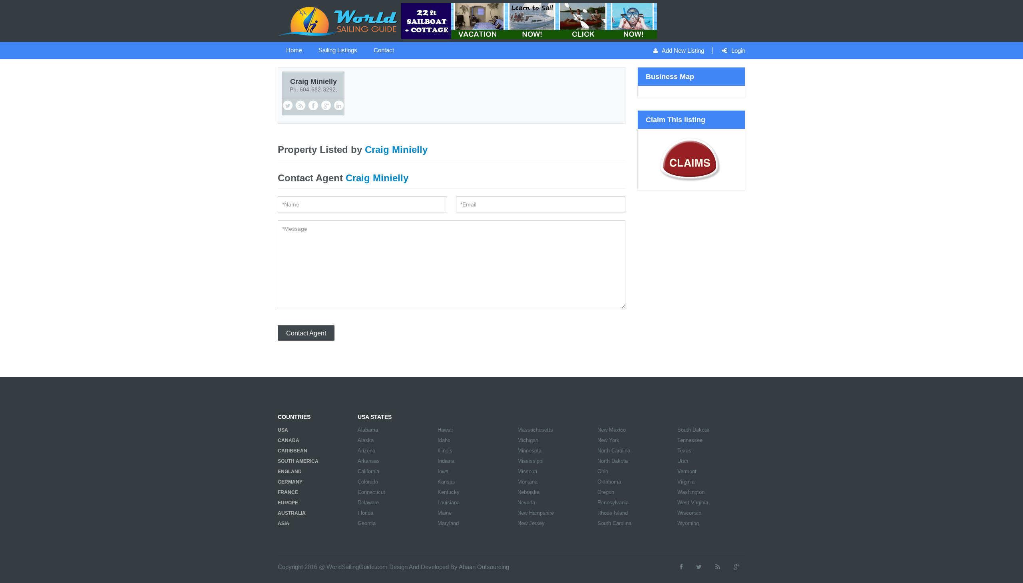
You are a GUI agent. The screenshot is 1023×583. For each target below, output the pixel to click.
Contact (384, 50)
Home (294, 50)
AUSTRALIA (292, 513)
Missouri (527, 471)
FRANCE (288, 492)
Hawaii (445, 430)
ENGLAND (290, 471)
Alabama (368, 430)
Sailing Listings (337, 50)
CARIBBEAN (292, 451)
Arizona (366, 451)
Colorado (368, 482)
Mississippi (530, 461)
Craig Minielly (313, 81)
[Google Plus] (736, 566)
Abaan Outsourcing (484, 566)
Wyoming (688, 523)
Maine (445, 513)
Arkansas (369, 461)
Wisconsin (689, 513)
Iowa (443, 471)
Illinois (445, 451)
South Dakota (693, 430)
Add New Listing (683, 50)
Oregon (605, 492)
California (368, 471)
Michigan (527, 440)
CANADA (288, 440)
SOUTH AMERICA (298, 461)
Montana (527, 482)
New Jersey (531, 523)
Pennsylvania (613, 503)
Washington (691, 492)
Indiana (446, 461)
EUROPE (288, 503)
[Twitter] (699, 566)
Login (738, 50)
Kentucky (449, 492)
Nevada (526, 503)
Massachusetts (535, 430)
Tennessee (690, 440)
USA (283, 430)
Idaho (444, 440)
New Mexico (611, 430)
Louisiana (449, 503)
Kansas (446, 482)
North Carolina (613, 451)
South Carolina (614, 523)
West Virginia (692, 503)
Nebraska (528, 492)
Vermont (687, 471)
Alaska (366, 440)
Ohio (602, 471)
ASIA (283, 523)
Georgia (367, 523)
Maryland (448, 523)
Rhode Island (612, 513)
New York (608, 440)
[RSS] (717, 566)
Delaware (368, 503)
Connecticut (371, 492)
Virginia (686, 482)
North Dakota (612, 461)
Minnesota (529, 451)
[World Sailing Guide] (338, 20)
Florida (365, 513)
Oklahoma (609, 482)
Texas (684, 451)
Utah (682, 461)
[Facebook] (681, 566)
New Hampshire (535, 513)
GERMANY (290, 482)
